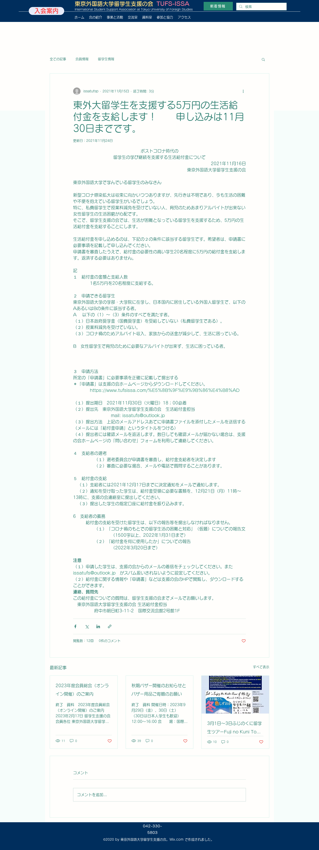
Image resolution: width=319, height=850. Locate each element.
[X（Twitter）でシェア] (87, 626)
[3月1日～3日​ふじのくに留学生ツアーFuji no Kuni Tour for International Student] (235, 695)
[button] (263, 59)
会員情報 (82, 59)
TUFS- (165, 4)
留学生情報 (106, 59)
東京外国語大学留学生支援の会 (114, 4)
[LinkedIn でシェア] (98, 626)
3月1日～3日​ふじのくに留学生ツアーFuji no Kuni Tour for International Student (234, 728)
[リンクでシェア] (109, 626)
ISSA (182, 4)
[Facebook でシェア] (75, 626)
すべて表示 (261, 667)
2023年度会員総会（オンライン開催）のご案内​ (82, 689)
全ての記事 (58, 59)
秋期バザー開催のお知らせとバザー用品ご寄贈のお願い (158, 689)
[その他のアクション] (243, 91)
